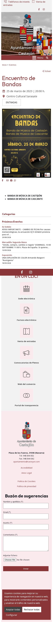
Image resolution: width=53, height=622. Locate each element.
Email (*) (7, 512)
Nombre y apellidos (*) (13, 501)
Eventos (12, 64)
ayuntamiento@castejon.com (26, 461)
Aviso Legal (26, 473)
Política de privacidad (26, 486)
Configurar (11, 614)
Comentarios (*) (10, 534)
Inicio (4, 64)
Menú (40, 57)
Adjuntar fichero (10, 555)
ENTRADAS (11, 102)
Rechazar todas (32, 609)
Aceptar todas (13, 609)
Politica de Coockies (26, 481)
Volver (47, 71)
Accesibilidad (26, 467)
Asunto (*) (7, 522)
